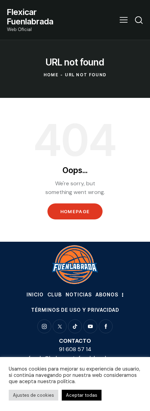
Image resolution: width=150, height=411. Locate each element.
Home (51, 74)
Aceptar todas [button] (81, 395)
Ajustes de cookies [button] (33, 395)
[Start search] (138, 20)
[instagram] (44, 326)
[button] (124, 20)
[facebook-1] (106, 326)
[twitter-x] (60, 326)
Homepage (75, 211)
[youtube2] (90, 326)
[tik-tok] (75, 326)
